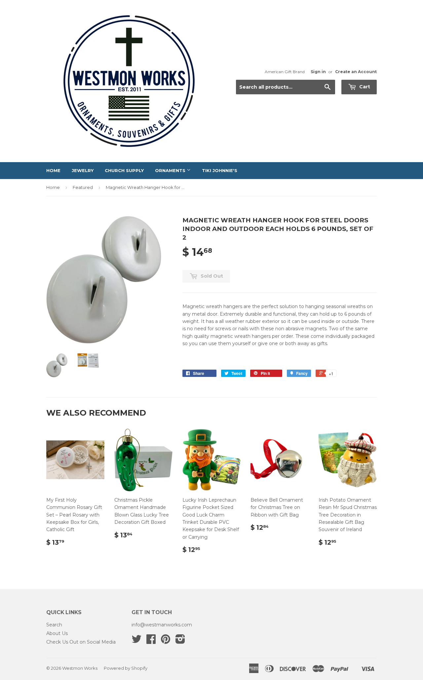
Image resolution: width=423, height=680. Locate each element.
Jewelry (83, 170)
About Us (57, 633)
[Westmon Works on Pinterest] (166, 641)
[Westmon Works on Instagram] (180, 641)
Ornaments (171, 170)
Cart (364, 87)
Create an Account (356, 71)
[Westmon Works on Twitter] (136, 641)
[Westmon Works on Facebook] (151, 641)
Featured (83, 187)
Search (54, 625)
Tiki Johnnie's (219, 170)
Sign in (318, 71)
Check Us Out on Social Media (81, 642)
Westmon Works (79, 668)
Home (53, 170)
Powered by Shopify (125, 668)
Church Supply (124, 170)
